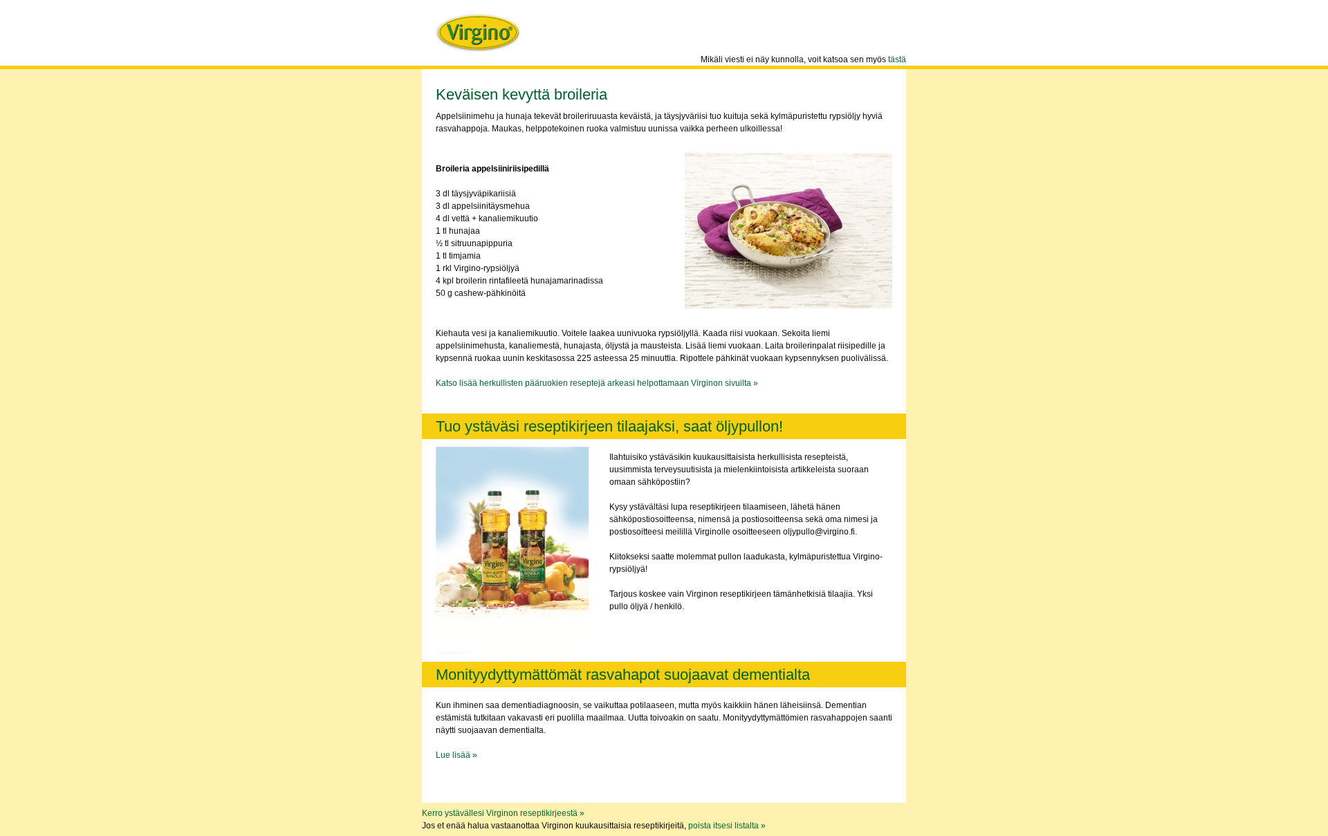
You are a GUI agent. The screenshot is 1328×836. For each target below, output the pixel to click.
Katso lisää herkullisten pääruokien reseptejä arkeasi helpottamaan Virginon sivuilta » (597, 383)
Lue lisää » (456, 755)
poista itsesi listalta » (727, 825)
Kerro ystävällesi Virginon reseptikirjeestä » (503, 813)
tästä (897, 59)
